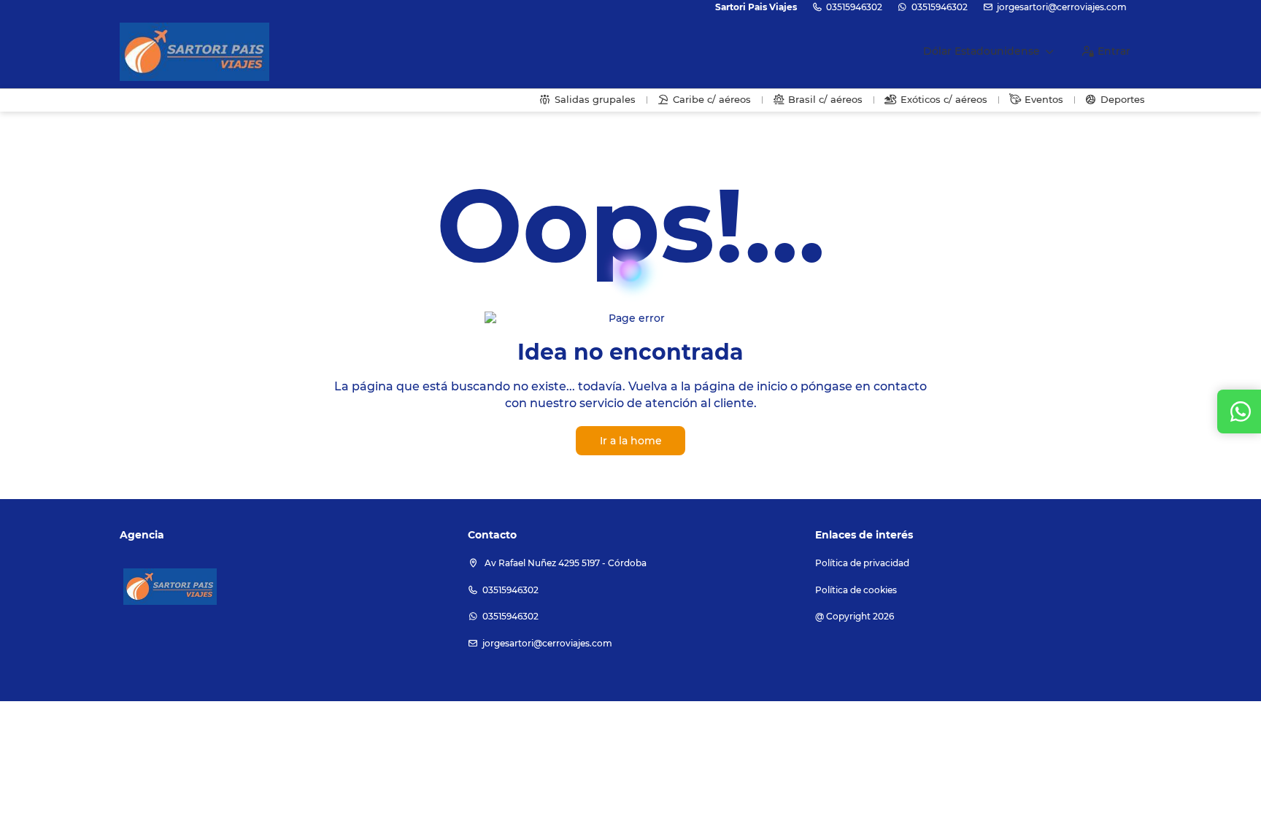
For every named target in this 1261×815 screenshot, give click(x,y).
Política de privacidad (862, 562)
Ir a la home (631, 440)
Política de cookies (856, 589)
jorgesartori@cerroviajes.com (1062, 6)
